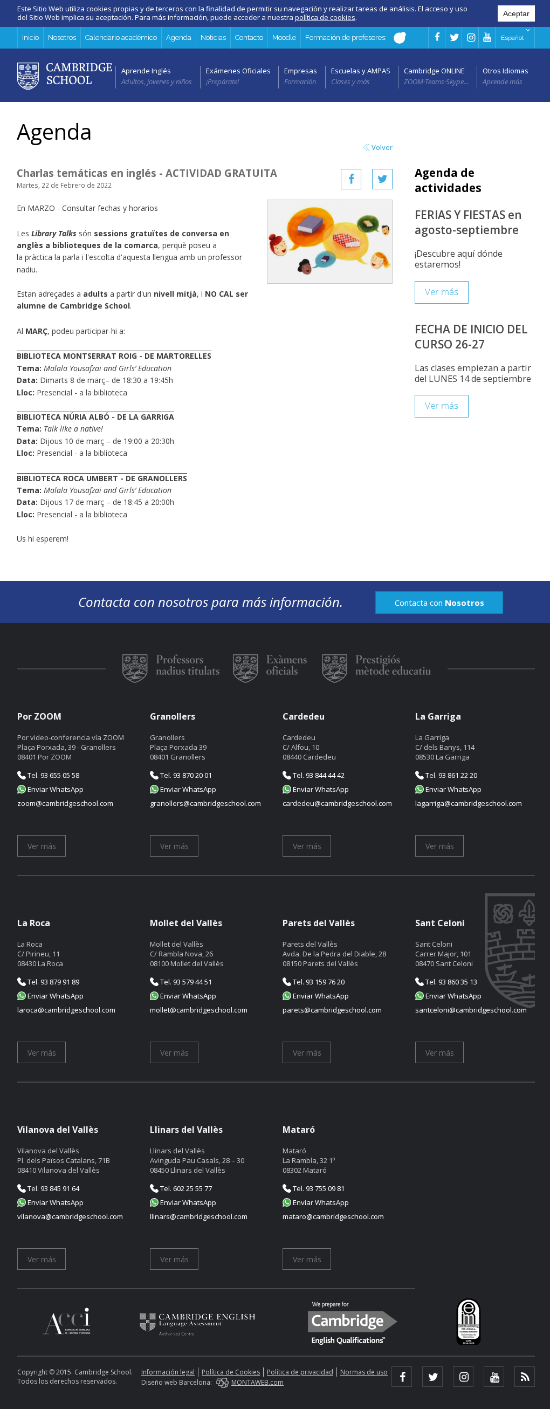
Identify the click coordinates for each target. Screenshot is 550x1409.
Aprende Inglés (146, 71)
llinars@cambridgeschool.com (199, 1216)
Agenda (178, 37)
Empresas (300, 71)
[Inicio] (64, 75)
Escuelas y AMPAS (360, 71)
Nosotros (62, 37)
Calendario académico (121, 37)
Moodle (284, 37)
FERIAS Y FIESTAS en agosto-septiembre (468, 222)
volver (382, 147)
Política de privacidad (300, 1372)
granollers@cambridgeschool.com (205, 803)
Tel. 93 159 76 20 (318, 982)
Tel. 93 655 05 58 (52, 775)
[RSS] (524, 1376)
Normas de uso (364, 1372)
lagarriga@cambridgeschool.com (468, 803)
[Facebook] (351, 179)
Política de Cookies (231, 1372)
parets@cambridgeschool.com (332, 1010)
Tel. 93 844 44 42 (318, 775)
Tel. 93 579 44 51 (185, 982)
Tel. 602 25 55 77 (185, 1188)
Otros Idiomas (505, 71)
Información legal (168, 1372)
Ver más (441, 292)
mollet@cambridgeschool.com (199, 1010)
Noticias (213, 37)
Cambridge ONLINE (434, 71)
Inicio (30, 37)
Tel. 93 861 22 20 (450, 775)
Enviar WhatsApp (55, 789)
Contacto (249, 37)
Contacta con (439, 602)
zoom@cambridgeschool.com (65, 803)
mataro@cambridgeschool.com (333, 1216)
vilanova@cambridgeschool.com (70, 1216)
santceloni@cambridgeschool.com (471, 1010)
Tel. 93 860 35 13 (450, 982)
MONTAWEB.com (257, 1382)
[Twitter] (382, 179)
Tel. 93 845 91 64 (52, 1188)
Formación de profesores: (346, 37)
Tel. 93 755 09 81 (318, 1188)
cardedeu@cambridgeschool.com (337, 803)
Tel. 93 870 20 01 (185, 775)
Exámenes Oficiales (238, 71)
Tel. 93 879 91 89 (52, 982)
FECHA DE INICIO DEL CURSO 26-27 (471, 337)
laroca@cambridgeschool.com (66, 1010)
